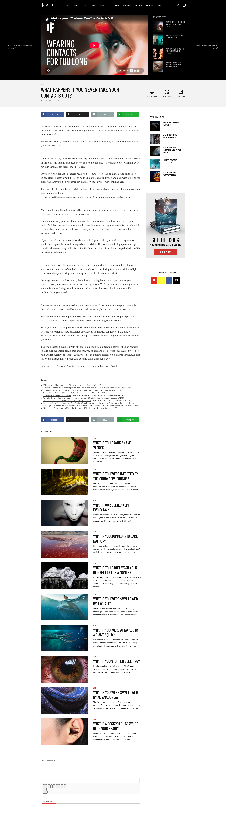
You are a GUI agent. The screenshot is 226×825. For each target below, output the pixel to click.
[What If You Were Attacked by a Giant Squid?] (64, 638)
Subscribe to (52, 366)
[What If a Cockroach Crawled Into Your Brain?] (64, 731)
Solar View (150, 5)
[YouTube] (154, 280)
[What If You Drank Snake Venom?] (64, 450)
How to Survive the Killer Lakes (170, 161)
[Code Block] (62, 786)
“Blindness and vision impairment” (55, 385)
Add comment (53, 101)
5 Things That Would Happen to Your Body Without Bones (174, 64)
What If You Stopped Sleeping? (116, 661)
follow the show (88, 366)
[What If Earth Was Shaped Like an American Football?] (155, 151)
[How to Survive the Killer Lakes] (155, 164)
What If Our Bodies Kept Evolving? (111, 507)
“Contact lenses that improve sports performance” (61, 388)
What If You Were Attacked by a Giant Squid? (116, 632)
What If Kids (127, 5)
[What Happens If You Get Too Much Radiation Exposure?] (158, 53)
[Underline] (49, 786)
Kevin (43, 101)
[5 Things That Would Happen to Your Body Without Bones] (158, 66)
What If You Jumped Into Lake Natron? (115, 538)
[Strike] (51, 786)
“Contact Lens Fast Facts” (52, 390)
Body (42, 85)
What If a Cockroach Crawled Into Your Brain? (115, 726)
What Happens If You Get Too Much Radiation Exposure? (175, 51)
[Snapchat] (161, 280)
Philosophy (115, 5)
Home (67, 5)
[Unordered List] (57, 786)
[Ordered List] (54, 786)
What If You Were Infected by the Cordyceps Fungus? (115, 476)
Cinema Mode (167, 96)
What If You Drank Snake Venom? (112, 445)
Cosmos (75, 5)
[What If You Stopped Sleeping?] (64, 669)
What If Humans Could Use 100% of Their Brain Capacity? (175, 24)
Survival (103, 5)
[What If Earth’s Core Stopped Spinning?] (155, 176)
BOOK (159, 5)
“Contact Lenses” (49, 393)
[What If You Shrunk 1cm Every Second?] (158, 39)
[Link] (65, 786)
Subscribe (181, 96)
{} (45, 789)
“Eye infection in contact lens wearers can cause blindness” (65, 398)
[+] (45, 792)
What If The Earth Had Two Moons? (171, 123)
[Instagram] (176, 280)
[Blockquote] (59, 786)
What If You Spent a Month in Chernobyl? (170, 136)
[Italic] (46, 786)
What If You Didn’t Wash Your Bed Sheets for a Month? (115, 570)
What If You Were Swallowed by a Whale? (115, 601)
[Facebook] (169, 280)
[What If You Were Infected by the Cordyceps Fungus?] (64, 482)
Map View (138, 5)
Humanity (93, 5)
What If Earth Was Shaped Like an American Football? (172, 150)
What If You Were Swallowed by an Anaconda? (115, 695)
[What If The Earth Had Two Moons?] (155, 126)
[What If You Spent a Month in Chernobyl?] (155, 139)
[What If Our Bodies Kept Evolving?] (64, 513)
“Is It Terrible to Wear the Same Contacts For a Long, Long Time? (67, 400)
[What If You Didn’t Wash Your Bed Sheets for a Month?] (64, 575)
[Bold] (44, 786)
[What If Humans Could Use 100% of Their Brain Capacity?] (158, 26)
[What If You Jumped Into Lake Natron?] (64, 544)
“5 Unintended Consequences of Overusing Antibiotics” (63, 408)
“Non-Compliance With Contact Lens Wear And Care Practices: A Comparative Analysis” (75, 403)
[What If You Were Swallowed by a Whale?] (64, 607)
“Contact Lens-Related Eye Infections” (57, 395)
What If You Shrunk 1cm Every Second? (174, 36)
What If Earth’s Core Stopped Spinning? (170, 173)
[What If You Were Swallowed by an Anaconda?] (64, 700)
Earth (84, 5)
